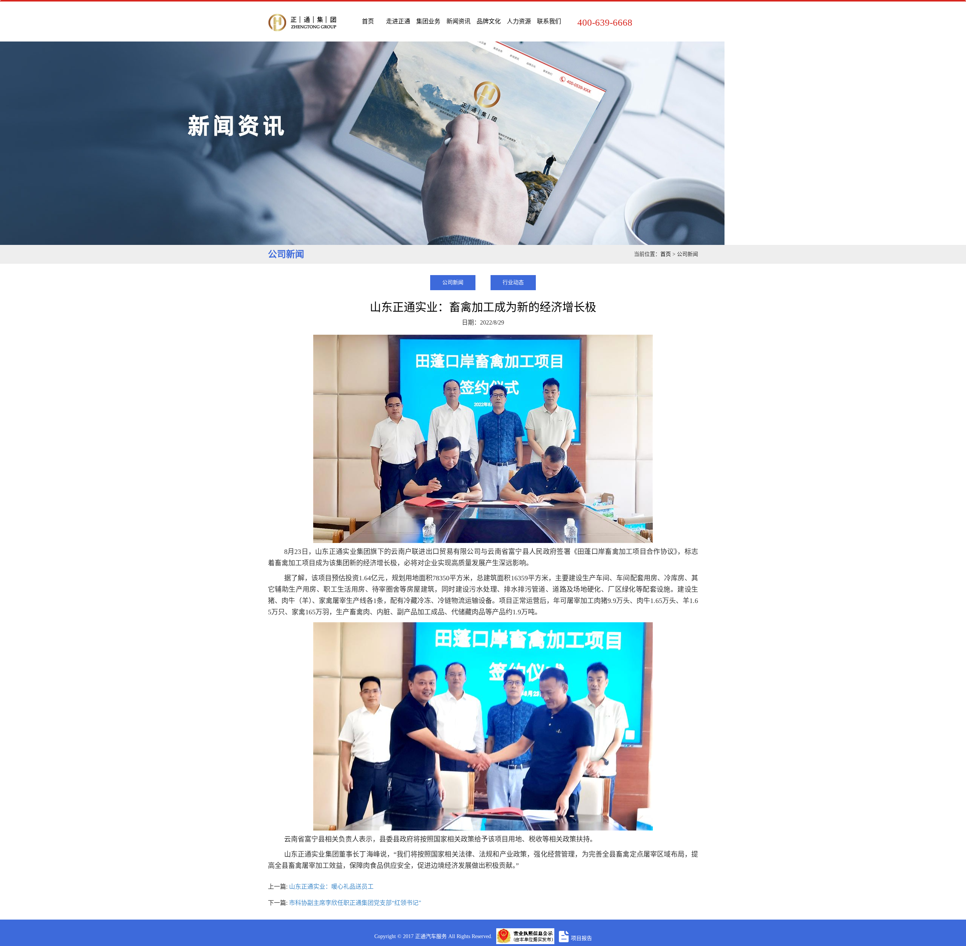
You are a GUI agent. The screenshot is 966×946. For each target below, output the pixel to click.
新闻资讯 (458, 21)
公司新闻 (452, 282)
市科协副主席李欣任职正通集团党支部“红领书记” (355, 903)
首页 (368, 21)
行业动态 (513, 282)
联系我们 (549, 21)
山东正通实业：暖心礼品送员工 (331, 886)
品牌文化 (489, 21)
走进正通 (398, 21)
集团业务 (428, 21)
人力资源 (519, 21)
